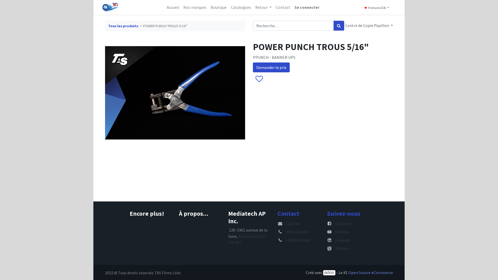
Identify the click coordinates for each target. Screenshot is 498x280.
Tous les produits (123, 26)
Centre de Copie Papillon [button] (367, 25)
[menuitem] (173, 7)
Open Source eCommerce (370, 272)
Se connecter (306, 7)
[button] (259, 79)
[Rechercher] (339, 26)
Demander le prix (271, 67)
